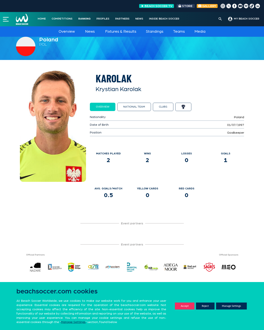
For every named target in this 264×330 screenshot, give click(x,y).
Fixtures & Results (120, 31)
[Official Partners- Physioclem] (112, 267)
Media (199, 31)
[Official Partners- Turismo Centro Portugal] (74, 267)
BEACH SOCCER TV (158, 6)
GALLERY (208, 6)
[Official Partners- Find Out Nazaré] (190, 267)
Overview (67, 31)
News (90, 31)
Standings (154, 31)
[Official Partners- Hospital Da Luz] (132, 267)
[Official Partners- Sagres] (209, 267)
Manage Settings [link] (73, 322)
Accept (185, 306)
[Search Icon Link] (220, 19)
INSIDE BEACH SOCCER (164, 18)
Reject (205, 306)
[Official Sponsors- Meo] (228, 267)
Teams (179, 31)
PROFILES (102, 18)
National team (134, 106)
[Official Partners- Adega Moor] (170, 267)
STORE (187, 6)
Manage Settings (231, 306)
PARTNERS (122, 18)
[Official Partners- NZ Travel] (151, 267)
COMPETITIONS (62, 18)
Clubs (163, 106)
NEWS (139, 18)
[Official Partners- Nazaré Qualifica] (54, 267)
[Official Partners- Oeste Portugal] (93, 267)
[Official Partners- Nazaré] (35, 267)
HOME (42, 18)
